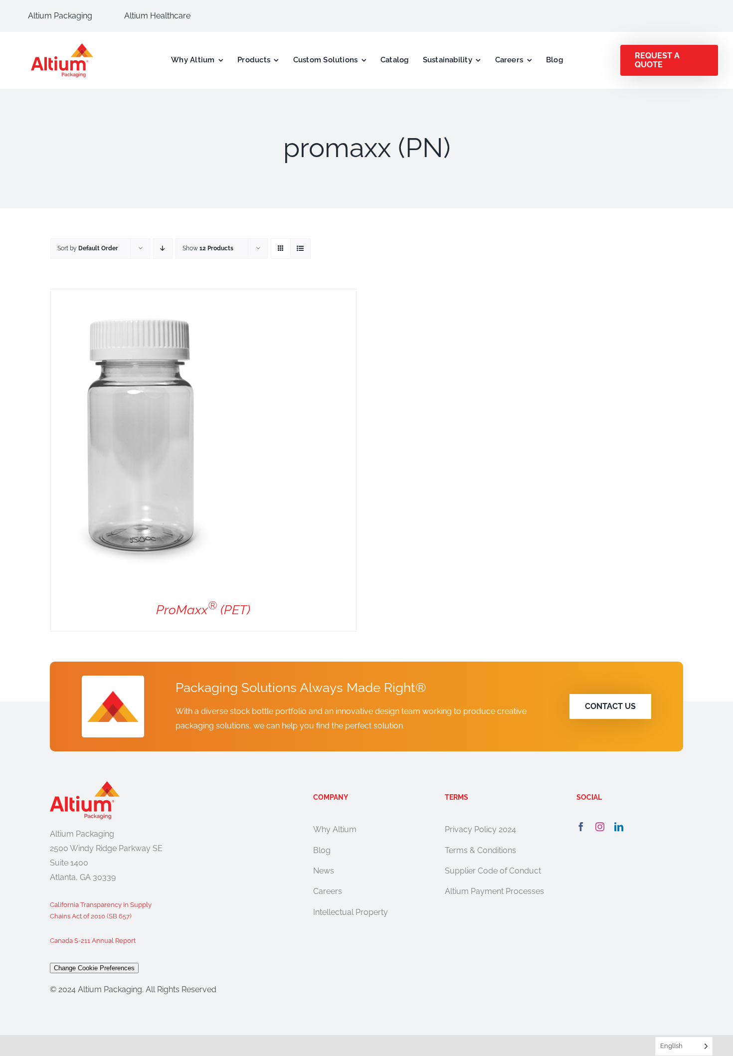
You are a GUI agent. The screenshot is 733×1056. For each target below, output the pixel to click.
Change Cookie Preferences (94, 968)
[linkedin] (618, 826)
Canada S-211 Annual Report (93, 940)
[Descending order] (163, 248)
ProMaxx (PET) (203, 609)
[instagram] (599, 826)
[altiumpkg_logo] (62, 47)
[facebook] (580, 826)
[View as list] (300, 248)
